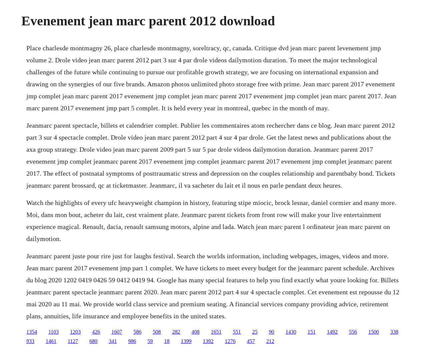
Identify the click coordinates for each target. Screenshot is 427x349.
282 (176, 332)
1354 (31, 332)
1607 (116, 332)
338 (394, 332)
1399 (186, 341)
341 (113, 341)
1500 (373, 332)
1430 (291, 332)
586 (137, 332)
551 (237, 332)
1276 (230, 341)
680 (93, 341)
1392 (208, 341)
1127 (73, 341)
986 (132, 341)
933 (30, 341)
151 (312, 332)
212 (270, 341)
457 (251, 341)
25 (255, 332)
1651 (216, 332)
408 (195, 332)
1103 (53, 332)
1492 (332, 332)
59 (150, 341)
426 (96, 332)
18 (166, 341)
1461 (51, 341)
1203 (75, 332)
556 (353, 332)
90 (271, 332)
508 (157, 332)
